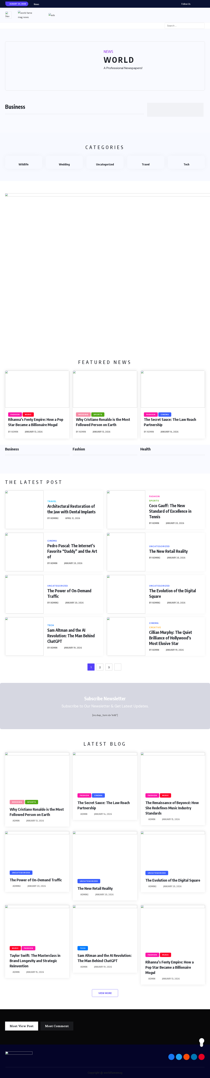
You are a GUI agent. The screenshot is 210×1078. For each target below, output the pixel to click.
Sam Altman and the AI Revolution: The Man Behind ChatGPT (71, 636)
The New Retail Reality (168, 551)
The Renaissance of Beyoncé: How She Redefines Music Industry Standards (172, 807)
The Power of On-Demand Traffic (36, 879)
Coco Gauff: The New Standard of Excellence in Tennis (170, 511)
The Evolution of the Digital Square (172, 880)
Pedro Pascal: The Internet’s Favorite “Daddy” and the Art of (72, 551)
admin (14, 431)
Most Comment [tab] (57, 1026)
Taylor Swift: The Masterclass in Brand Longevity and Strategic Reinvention (35, 960)
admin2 (54, 518)
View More (105, 993)
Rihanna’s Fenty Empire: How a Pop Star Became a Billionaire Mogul (169, 967)
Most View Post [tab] (22, 1026)
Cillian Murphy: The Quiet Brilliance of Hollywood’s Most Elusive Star (170, 638)
